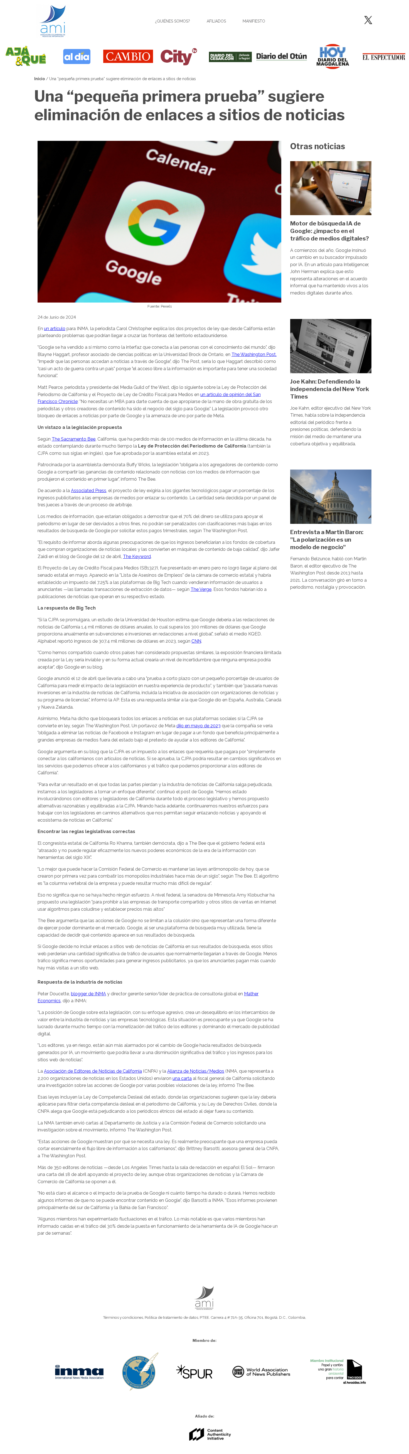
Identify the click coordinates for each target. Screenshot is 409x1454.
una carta (182, 1078)
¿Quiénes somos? (172, 21)
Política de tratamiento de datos (171, 1317)
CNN (196, 641)
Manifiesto (254, 21)
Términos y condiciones (123, 1317)
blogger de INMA (88, 993)
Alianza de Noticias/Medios (195, 1071)
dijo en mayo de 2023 (198, 725)
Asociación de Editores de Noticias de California (93, 1071)
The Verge (201, 589)
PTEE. (205, 1317)
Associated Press (88, 490)
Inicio (39, 79)
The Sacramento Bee (73, 439)
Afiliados (216, 21)
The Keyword (137, 556)
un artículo (54, 328)
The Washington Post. (254, 354)
